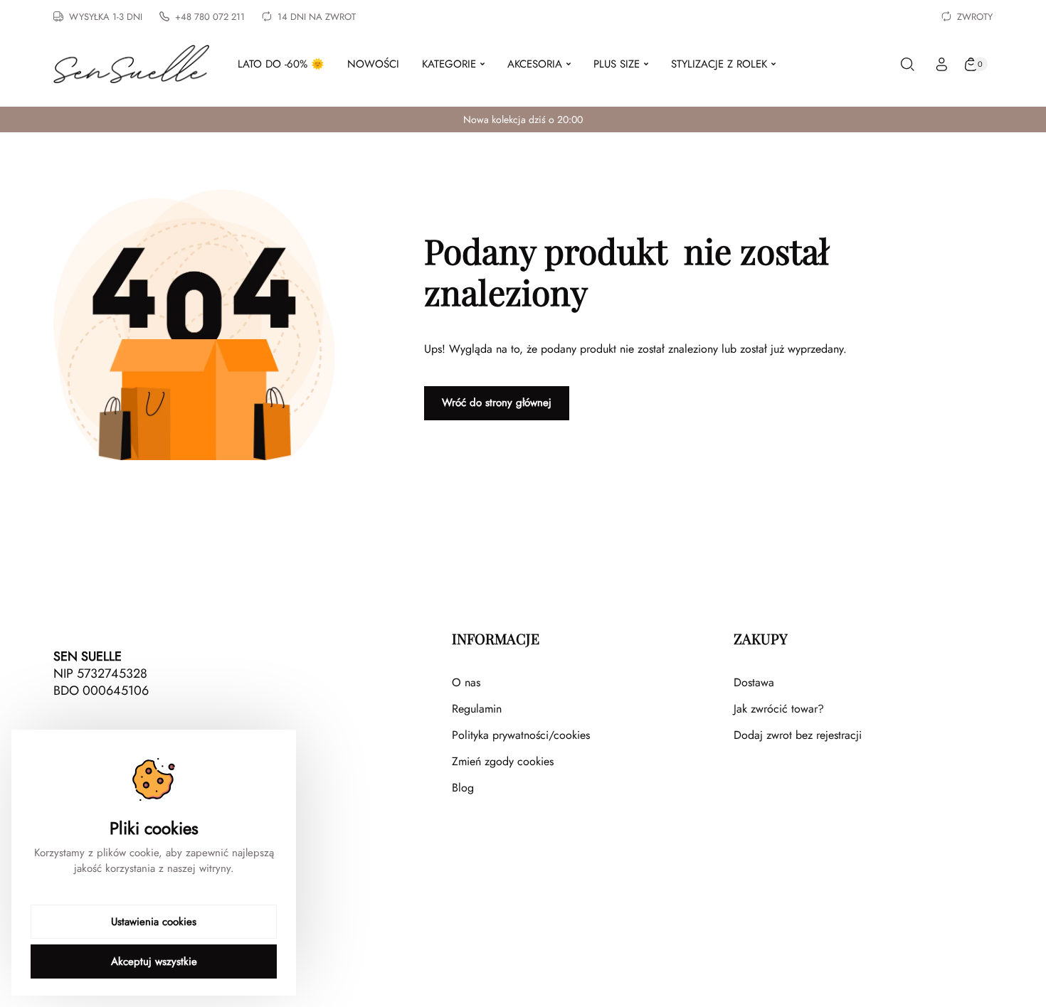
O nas (466, 682)
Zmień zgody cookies (503, 761)
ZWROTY (975, 16)
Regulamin (477, 708)
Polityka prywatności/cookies (521, 735)
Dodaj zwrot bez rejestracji (798, 735)
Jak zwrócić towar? (779, 708)
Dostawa (754, 682)
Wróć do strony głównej (496, 402)
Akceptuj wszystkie (154, 961)
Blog (463, 787)
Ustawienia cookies (153, 921)
